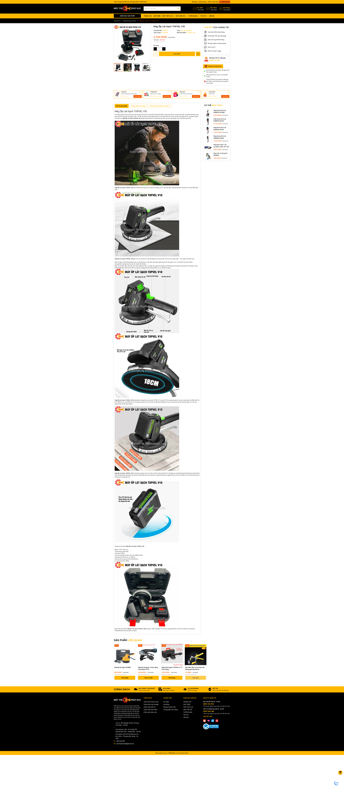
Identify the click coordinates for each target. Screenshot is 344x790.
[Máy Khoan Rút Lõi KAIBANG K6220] (208, 121)
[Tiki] (212, 720)
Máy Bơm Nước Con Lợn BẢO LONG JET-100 (221, 146)
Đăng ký (194, 2)
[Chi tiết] (140, 92)
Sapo (186, 753)
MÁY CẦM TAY (180, 16)
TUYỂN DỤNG (193, 16)
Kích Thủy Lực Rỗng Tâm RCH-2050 (19, 783)
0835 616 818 (225, 2)
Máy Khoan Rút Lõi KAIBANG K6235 (219, 128)
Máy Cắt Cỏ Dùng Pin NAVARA (220, 154)
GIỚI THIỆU (157, 16)
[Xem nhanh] (134, 652)
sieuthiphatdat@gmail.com (125, 744)
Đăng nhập (202, 2)
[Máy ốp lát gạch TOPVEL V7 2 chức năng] (172, 654)
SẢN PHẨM (128, 640)
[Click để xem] (132, 43)
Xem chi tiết (148, 678)
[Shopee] (204, 720)
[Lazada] (208, 720)
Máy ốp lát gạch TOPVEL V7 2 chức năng (172, 668)
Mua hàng (124, 678)
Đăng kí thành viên (169, 707)
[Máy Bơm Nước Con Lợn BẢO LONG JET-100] (208, 147)
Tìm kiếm (166, 702)
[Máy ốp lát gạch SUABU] (125, 654)
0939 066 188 (208, 711)
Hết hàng (195, 678)
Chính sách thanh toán (151, 702)
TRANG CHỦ (148, 16)
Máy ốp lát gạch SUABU (122, 667)
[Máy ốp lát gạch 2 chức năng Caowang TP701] (148, 654)
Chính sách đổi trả (149, 707)
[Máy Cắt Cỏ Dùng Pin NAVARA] (208, 156)
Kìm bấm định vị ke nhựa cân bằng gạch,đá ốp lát (195, 668)
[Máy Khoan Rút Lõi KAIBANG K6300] (208, 139)
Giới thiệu (166, 704)
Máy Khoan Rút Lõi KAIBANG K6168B (219, 111)
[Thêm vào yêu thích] (198, 54)
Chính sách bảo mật (150, 712)
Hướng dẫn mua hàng (170, 709)
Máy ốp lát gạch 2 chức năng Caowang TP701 (148, 668)
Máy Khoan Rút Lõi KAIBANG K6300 (219, 137)
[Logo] (127, 8)
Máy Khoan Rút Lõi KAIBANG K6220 (219, 120)
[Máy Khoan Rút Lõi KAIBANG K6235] (208, 130)
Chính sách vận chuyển (151, 704)
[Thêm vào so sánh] (134, 649)
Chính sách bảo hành (150, 709)
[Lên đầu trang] (340, 779)
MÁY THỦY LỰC (167, 16)
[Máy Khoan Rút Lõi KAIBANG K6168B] (208, 113)
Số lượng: (156, 45)
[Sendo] (216, 720)
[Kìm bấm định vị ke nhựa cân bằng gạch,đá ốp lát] (195, 654)
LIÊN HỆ (211, 16)
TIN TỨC (203, 16)
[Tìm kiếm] (178, 8)
